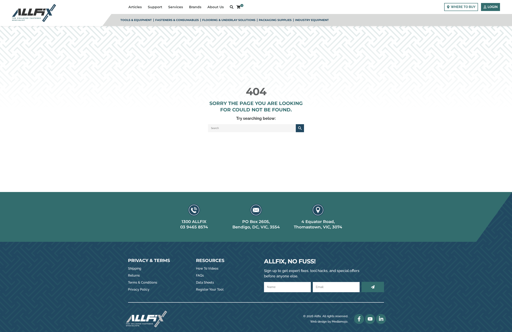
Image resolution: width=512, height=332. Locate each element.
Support (155, 7)
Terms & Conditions (142, 282)
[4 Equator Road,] (318, 210)
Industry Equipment (312, 20)
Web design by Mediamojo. (329, 321)
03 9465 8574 (194, 227)
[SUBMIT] (373, 287)
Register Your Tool (210, 289)
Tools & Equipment (136, 20)
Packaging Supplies (275, 20)
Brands (195, 7)
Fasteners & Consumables (177, 20)
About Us (215, 7)
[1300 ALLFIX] (194, 210)
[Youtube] (370, 319)
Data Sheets (205, 282)
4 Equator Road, (318, 221)
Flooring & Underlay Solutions (228, 20)
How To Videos (207, 268)
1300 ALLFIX (194, 221)
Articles (135, 7)
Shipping (134, 268)
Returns (134, 275)
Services (175, 7)
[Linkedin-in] (381, 319)
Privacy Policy (138, 289)
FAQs (200, 275)
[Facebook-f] (359, 319)
